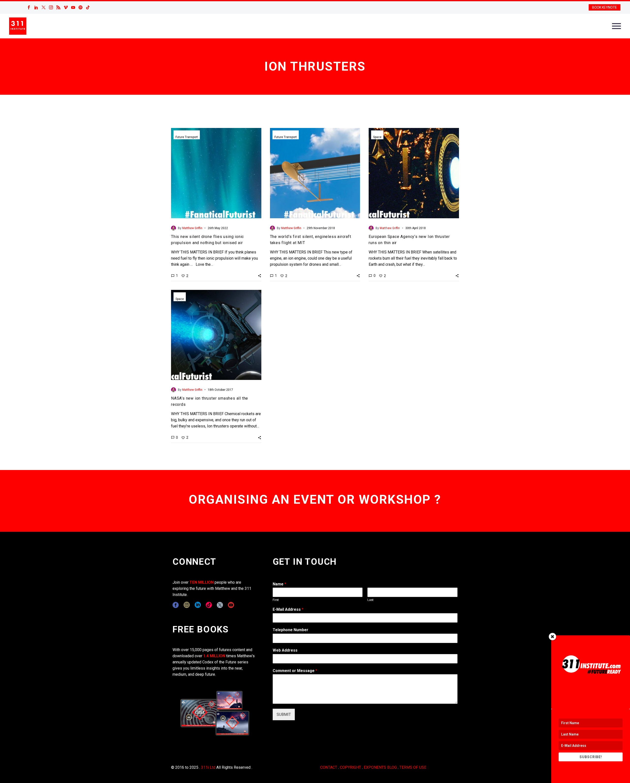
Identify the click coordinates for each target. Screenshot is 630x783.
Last (370, 600)
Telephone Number (290, 629)
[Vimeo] (65, 7)
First (276, 600)
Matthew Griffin (192, 228)
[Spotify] (80, 7)
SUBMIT (284, 714)
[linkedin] (198, 605)
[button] (259, 275)
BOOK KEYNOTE (604, 7)
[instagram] (187, 605)
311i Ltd (208, 767)
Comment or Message (295, 670)
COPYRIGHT (350, 767)
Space (377, 137)
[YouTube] (73, 7)
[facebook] (176, 605)
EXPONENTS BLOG (380, 767)
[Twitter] (43, 7)
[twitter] (220, 605)
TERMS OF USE (412, 767)
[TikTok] (88, 7)
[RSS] (58, 7)
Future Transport (186, 137)
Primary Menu (616, 26)
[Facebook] (28, 7)
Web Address (285, 650)
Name (279, 584)
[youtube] (231, 605)
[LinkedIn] (36, 7)
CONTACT (328, 767)
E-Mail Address (288, 609)
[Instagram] (51, 7)
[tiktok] (209, 605)
